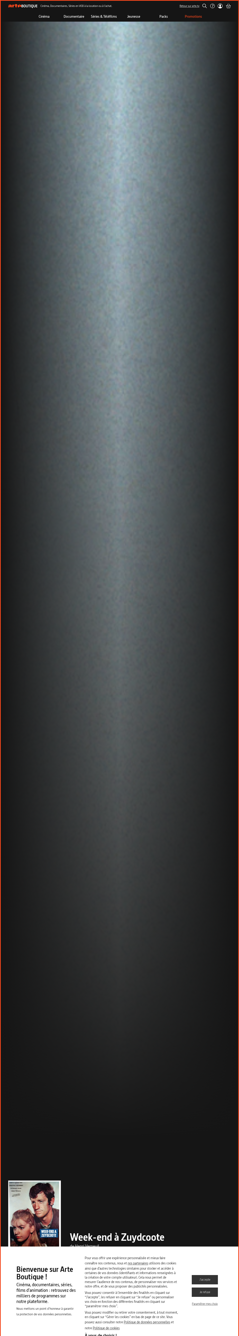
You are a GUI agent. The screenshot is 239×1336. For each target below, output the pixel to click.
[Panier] (228, 6)
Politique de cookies (106, 1328)
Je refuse (205, 1292)
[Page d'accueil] (23, 6)
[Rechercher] (204, 6)
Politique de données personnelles (147, 1322)
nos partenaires (138, 1263)
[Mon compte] (220, 6)
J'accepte (204, 1279)
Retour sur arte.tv (189, 6)
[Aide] (212, 6)
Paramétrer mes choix (205, 1304)
